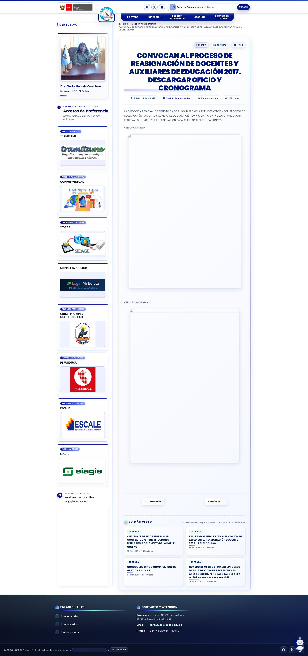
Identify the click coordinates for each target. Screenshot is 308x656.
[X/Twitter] (154, 7)
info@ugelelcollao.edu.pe (166, 624)
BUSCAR (243, 7)
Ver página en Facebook (76, 501)
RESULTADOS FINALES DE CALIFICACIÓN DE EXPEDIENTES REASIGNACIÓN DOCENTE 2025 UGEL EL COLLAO (215, 540)
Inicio (125, 24)
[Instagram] (162, 7)
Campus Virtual (70, 632)
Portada (132, 17)
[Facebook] (147, 7)
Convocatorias (70, 616)
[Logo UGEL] (106, 14)
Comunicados (69, 624)
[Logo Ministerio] (76, 7)
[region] (82, 306)
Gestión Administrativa (144, 24)
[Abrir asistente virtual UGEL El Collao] (299, 645)
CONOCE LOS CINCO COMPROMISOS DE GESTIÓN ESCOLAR (151, 568)
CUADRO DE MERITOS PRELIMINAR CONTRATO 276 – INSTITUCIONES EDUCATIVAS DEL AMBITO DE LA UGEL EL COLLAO (151, 541)
